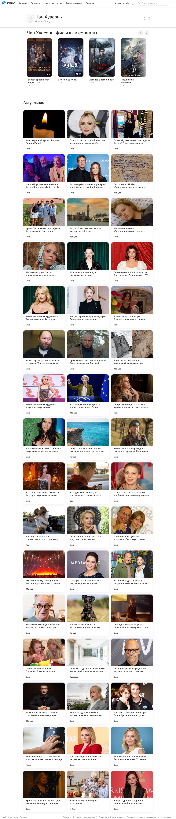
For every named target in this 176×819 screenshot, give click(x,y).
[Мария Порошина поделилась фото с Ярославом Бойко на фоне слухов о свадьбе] (44, 175)
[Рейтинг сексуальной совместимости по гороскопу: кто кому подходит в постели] (44, 527)
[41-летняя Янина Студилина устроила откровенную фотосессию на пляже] (44, 395)
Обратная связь (164, 817)
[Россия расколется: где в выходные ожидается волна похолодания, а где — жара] (88, 615)
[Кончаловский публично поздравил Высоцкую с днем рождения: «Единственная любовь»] (132, 527)
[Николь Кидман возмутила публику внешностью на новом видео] (88, 703)
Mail (4, 817)
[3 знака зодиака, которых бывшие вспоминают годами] (132, 307)
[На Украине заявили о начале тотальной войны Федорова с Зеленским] (44, 703)
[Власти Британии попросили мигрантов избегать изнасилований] (88, 219)
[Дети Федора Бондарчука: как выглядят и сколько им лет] (132, 659)
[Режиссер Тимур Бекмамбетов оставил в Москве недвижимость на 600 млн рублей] (44, 351)
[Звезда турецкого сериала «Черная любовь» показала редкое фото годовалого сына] (132, 791)
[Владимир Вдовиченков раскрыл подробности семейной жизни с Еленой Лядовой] (88, 175)
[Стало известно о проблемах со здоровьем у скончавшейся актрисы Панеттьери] (88, 131)
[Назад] (140, 32)
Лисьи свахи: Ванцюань (128, 81)
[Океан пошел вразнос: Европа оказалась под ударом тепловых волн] (88, 439)
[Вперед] (146, 32)
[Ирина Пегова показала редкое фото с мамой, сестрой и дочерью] (44, 219)
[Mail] (4, 3)
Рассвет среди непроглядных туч (38, 81)
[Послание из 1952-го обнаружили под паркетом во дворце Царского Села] (132, 175)
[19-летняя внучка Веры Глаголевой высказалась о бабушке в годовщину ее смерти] (44, 659)
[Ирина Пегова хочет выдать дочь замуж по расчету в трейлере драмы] (44, 791)
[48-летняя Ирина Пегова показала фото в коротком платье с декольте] (44, 263)
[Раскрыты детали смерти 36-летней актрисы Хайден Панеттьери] (88, 747)
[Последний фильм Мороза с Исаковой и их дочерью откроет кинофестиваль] (132, 615)
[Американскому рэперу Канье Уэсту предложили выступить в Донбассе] (44, 571)
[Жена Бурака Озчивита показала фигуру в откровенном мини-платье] (44, 483)
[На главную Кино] (10, 3)
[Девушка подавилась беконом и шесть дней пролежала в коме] (88, 659)
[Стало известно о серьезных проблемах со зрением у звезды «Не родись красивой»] (132, 483)
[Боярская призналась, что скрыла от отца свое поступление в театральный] (88, 263)
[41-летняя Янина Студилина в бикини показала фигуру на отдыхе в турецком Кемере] (44, 307)
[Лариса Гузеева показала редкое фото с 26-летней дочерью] (132, 131)
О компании (13, 817)
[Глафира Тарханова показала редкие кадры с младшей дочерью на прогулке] (88, 571)
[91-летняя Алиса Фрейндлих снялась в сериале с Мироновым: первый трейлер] (132, 439)
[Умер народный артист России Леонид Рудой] (44, 131)
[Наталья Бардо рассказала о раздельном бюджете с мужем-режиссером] (132, 571)
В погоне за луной (67, 79)
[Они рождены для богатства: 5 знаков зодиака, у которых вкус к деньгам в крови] (132, 395)
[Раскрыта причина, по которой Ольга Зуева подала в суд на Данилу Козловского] (132, 703)
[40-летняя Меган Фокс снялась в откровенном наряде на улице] (44, 439)
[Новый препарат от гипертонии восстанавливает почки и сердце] (44, 747)
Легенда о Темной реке (102, 79)
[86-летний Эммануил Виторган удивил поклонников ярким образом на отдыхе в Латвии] (44, 615)
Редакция (67, 817)
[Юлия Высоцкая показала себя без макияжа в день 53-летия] (132, 747)
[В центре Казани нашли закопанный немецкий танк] (132, 351)
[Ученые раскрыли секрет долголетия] (88, 791)
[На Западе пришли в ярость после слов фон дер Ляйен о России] (88, 395)
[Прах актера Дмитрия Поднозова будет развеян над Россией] (88, 351)
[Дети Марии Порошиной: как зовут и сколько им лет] (88, 527)
